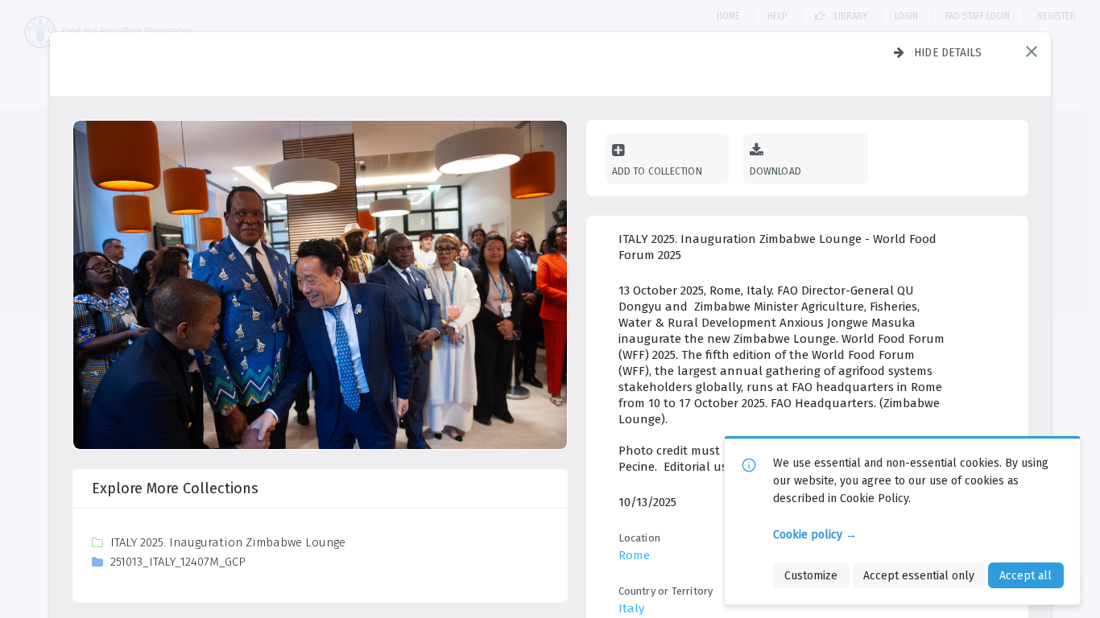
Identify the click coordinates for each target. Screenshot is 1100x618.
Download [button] (776, 171)
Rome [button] (634, 555)
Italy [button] (631, 608)
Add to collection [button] (657, 171)
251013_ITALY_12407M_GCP (178, 561)
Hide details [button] (948, 52)
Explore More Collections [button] (175, 488)
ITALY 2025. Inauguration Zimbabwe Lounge (227, 542)
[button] (1031, 51)
